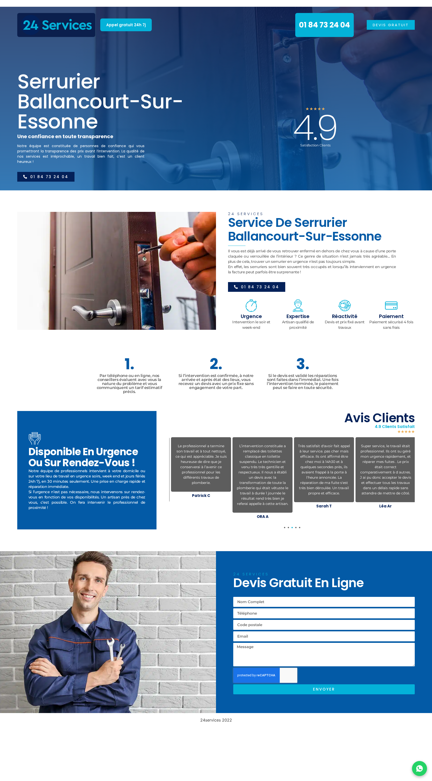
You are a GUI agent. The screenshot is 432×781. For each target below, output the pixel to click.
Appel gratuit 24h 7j (126, 24)
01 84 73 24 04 (324, 24)
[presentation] (284, 527)
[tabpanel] (200, 468)
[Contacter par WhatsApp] (419, 768)
